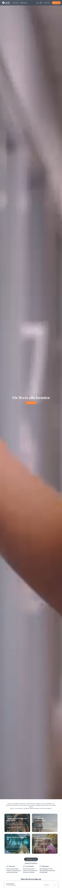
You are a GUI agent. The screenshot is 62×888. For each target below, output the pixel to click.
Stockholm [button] (46, 884)
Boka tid (55, 2)
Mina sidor (47, 2)
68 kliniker (49, 803)
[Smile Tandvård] (6, 2)
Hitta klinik (15, 3)
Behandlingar (23, 3)
